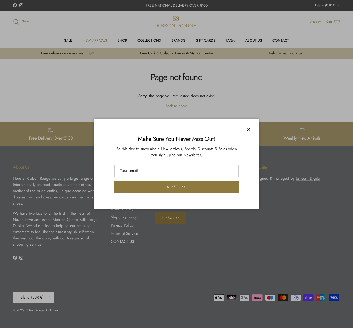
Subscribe (176, 186)
